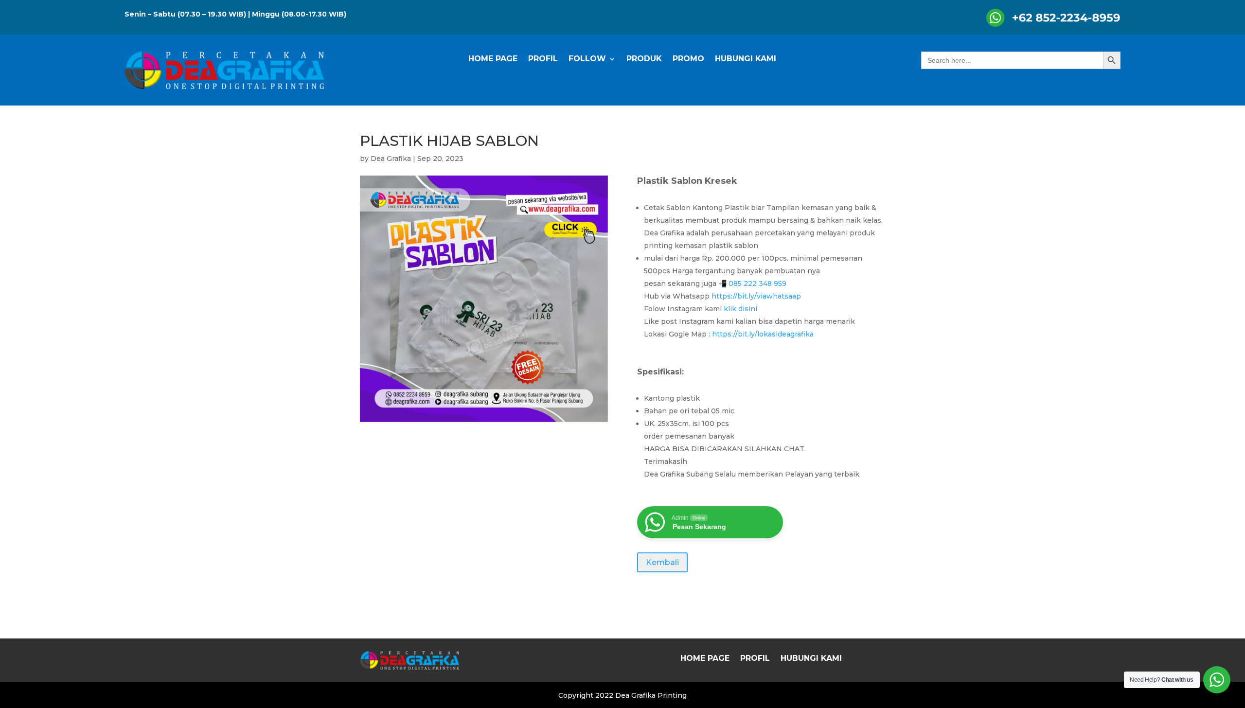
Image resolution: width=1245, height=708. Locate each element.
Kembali (662, 562)
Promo (688, 59)
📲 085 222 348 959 (751, 283)
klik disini (741, 308)
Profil (543, 59)
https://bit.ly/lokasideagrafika (763, 334)
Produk (644, 59)
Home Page (492, 59)
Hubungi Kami (745, 59)
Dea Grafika (391, 158)
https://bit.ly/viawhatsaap (757, 296)
